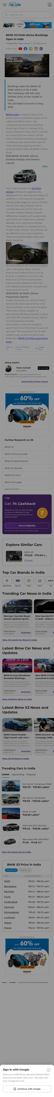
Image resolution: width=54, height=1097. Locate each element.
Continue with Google (29, 1089)
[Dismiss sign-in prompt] (27, 548)
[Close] (48, 1070)
